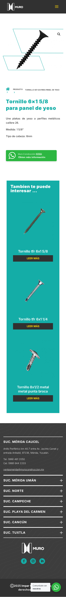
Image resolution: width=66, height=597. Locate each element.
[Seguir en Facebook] (24, 561)
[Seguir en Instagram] (33, 561)
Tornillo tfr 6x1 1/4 (33, 319)
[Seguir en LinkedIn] (42, 561)
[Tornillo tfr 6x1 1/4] (33, 292)
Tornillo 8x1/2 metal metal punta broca (33, 389)
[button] (59, 34)
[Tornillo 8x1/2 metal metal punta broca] (33, 360)
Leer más (33, 258)
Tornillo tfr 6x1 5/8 (33, 251)
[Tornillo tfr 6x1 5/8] (33, 224)
